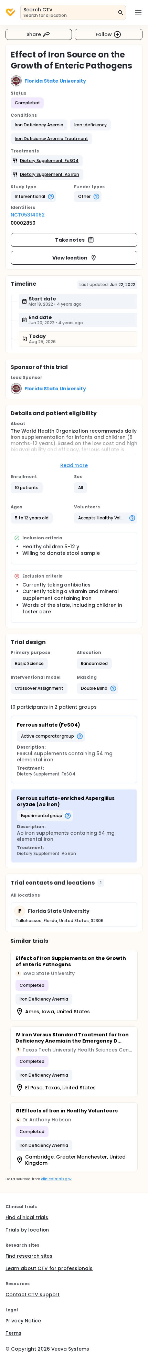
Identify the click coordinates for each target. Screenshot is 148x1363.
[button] (39, 124)
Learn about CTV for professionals (49, 1268)
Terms (13, 1333)
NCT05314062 (28, 215)
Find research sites (29, 1256)
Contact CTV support (33, 1294)
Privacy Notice (23, 1320)
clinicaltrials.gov (56, 1179)
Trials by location (27, 1229)
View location (70, 257)
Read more (74, 465)
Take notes (70, 239)
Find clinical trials (27, 1217)
